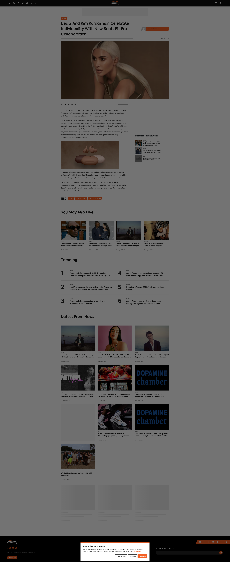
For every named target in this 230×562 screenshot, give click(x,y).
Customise (133, 556)
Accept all (143, 556)
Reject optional (121, 556)
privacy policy (136, 551)
